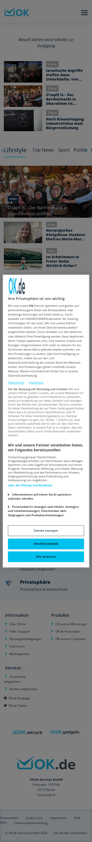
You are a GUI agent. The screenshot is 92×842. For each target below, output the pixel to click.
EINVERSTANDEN (46, 544)
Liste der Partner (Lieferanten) (30, 485)
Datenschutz (16, 383)
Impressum (36, 383)
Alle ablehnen (46, 556)
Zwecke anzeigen (46, 530)
